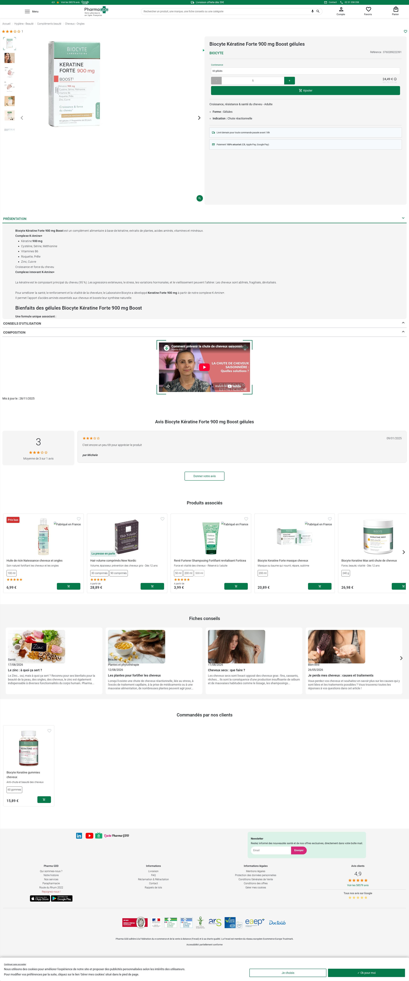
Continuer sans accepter (15, 964)
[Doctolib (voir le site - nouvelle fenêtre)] (277, 922)
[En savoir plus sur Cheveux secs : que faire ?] (254, 643)
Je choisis (288, 972)
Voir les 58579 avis (70, 2)
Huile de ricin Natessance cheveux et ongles (34, 560)
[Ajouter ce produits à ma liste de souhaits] (405, 31)
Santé (11, 659)
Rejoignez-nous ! (51, 891)
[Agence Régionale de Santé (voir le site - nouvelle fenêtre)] (215, 922)
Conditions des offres (256, 883)
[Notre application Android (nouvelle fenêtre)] (62, 898)
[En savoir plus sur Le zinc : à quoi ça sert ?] (54, 643)
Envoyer (299, 850)
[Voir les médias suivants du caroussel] (199, 118)
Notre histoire (51, 875)
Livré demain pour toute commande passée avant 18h (243, 132)
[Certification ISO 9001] (135, 922)
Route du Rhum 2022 (51, 887)
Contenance (217, 65)
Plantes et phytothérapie (123, 664)
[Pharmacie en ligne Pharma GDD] (95, 11)
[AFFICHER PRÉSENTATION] (403, 218)
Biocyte (216, 53)
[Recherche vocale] (312, 12)
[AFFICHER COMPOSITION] (403, 332)
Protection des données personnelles (255, 875)
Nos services (51, 879)
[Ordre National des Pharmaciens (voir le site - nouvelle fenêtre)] (200, 922)
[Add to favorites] (78, 518)
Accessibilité (192, 944)
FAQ (153, 875)
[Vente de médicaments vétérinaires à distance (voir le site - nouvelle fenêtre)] (186, 922)
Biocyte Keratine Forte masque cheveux (283, 560)
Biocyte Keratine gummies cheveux (23, 775)
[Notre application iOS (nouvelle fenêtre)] (40, 898)
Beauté (112, 659)
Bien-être (314, 664)
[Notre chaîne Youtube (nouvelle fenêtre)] (89, 836)
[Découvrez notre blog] (116, 835)
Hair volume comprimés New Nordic (113, 560)
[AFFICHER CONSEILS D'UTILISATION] (403, 323)
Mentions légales (255, 871)
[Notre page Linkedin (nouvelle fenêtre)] (79, 835)
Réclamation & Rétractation (153, 879)
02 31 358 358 (352, 2)
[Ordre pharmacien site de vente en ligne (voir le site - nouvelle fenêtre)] (171, 922)
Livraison (153, 871)
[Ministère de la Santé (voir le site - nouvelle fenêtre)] (156, 922)
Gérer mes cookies (255, 887)
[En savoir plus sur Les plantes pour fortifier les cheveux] (154, 643)
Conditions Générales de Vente (256, 879)
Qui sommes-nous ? (51, 871)
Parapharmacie (51, 883)
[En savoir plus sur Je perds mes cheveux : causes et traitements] (354, 643)
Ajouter (307, 90)
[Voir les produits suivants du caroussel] (403, 552)
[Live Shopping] (99, 836)
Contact (333, 2)
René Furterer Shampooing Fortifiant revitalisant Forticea (210, 560)
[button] (27, 11)
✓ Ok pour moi (366, 972)
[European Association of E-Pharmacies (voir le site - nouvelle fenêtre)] (255, 922)
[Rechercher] (318, 11)
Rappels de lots (153, 887)
